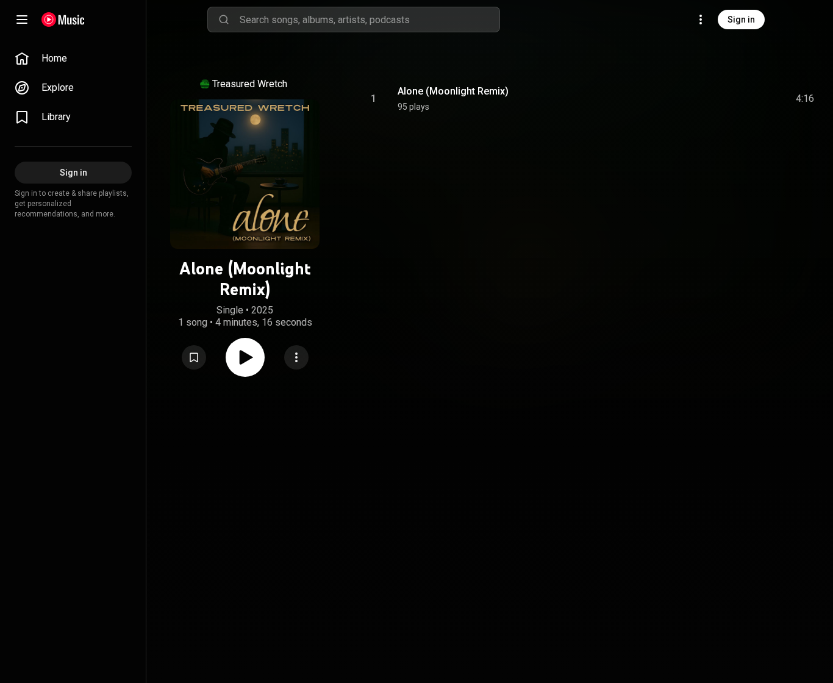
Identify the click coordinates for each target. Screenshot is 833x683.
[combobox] (369, 19)
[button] (194, 357)
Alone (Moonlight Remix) (453, 91)
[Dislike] (736, 99)
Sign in (741, 19)
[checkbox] (805, 98)
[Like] (713, 99)
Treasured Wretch (249, 84)
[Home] (63, 19)
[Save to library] (194, 357)
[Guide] (22, 19)
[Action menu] (296, 357)
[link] (73, 58)
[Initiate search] (224, 19)
